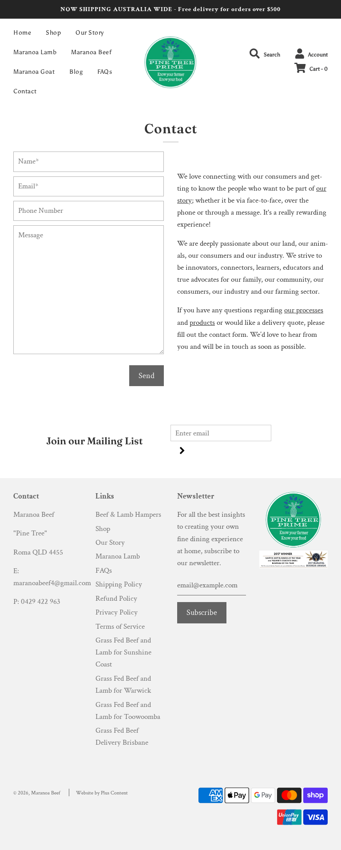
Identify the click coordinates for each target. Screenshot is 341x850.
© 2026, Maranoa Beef (36, 793)
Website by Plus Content (102, 793)
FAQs (104, 72)
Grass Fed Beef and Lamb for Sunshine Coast (123, 652)
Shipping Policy (118, 584)
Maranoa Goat (34, 72)
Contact (25, 91)
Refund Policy (116, 598)
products (202, 322)
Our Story (89, 32)
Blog (76, 72)
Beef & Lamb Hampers (128, 514)
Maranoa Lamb (34, 52)
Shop (53, 32)
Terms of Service (120, 626)
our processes (303, 310)
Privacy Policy (116, 612)
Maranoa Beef (91, 52)
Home (22, 32)
